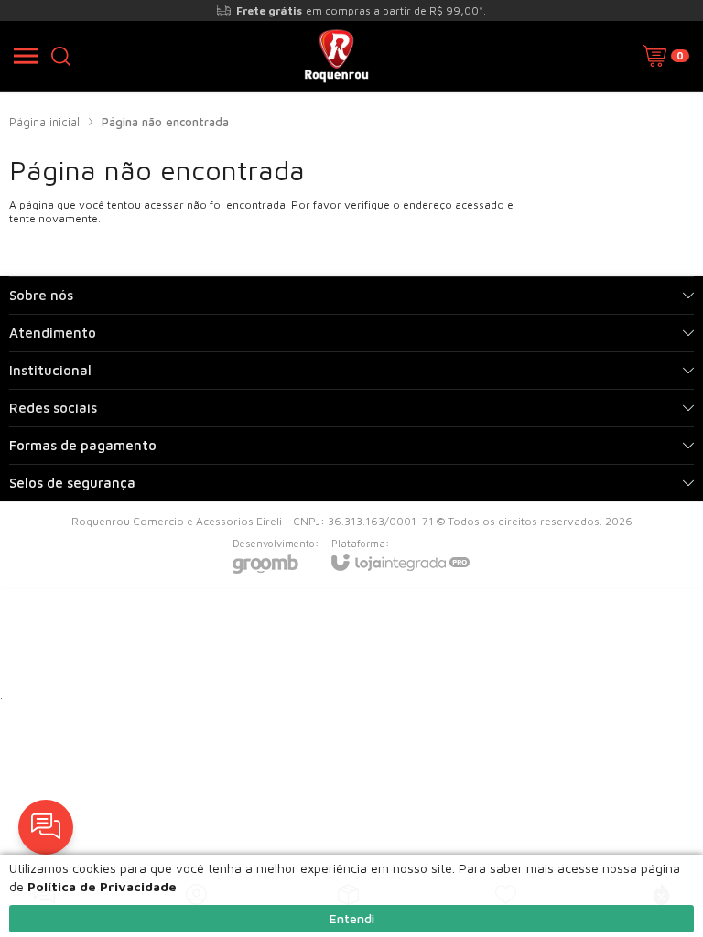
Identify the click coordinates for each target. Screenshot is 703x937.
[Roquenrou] (336, 55)
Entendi (352, 918)
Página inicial (44, 121)
